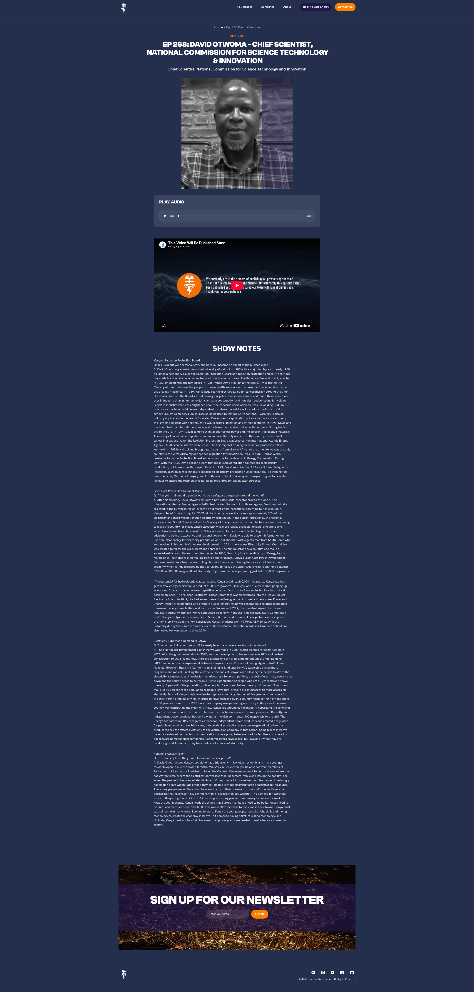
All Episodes (244, 7)
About (287, 7)
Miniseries (267, 7)
